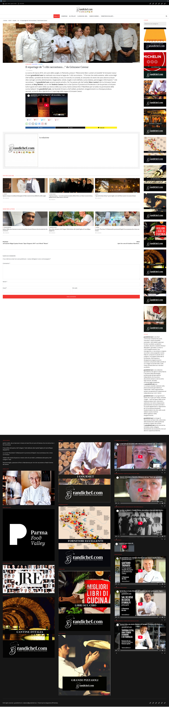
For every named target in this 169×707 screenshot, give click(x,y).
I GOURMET (97, 227)
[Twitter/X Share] (33, 124)
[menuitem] (1, 1)
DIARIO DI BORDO (94, 16)
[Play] (116, 471)
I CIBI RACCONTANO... (35, 64)
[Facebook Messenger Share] (39, 124)
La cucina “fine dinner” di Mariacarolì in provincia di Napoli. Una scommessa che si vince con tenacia (117, 229)
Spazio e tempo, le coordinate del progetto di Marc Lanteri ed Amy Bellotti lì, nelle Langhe (24, 196)
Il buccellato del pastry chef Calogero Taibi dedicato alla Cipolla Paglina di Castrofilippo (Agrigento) (70, 229)
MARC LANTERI (40, 64)
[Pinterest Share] (42, 124)
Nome (5, 281)
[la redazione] (21, 150)
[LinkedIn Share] (36, 124)
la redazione (30, 70)
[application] (140, 456)
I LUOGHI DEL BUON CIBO (7, 227)
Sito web (74, 288)
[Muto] (162, 471)
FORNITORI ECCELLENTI (107, 16)
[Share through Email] (45, 124)
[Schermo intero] (164, 471)
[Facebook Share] (30, 124)
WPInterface (55, 703)
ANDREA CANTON (28, 64)
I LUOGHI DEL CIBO (82, 16)
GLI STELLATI (72, 16)
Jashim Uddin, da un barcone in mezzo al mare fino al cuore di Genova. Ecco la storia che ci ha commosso (25, 229)
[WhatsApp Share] (26, 124)
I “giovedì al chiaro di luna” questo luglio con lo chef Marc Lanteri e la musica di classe (115, 196)
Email (5, 288)
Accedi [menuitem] (4, 1)
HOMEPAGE (64, 16)
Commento (6, 263)
